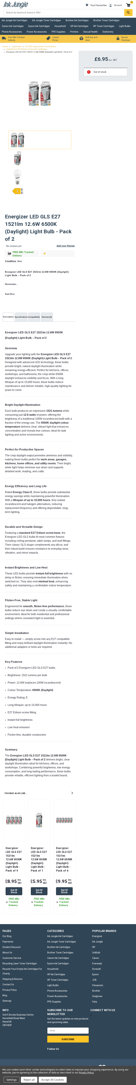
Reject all (29, 1080)
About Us (7, 952)
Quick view (14, 835)
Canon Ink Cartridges (13, 26)
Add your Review (66, 246)
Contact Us (8, 984)
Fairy (94, 1001)
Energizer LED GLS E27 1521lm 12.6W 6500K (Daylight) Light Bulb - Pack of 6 (64, 859)
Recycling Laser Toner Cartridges (19, 963)
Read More (10, 294)
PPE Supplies (58, 31)
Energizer (97, 936)
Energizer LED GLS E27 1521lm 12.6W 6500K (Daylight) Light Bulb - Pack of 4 (14, 859)
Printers (74, 31)
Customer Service (11, 958)
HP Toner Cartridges (103, 26)
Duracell (96, 969)
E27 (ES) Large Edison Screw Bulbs (40, 46)
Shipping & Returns (12, 979)
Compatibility (34, 317)
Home (5, 46)
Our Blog (6, 936)
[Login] (108, 5)
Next (72, 93)
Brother (96, 990)
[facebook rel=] (91, 1015)
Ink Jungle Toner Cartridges (46, 20)
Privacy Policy (9, 990)
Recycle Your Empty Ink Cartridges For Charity (22, 971)
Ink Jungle (97, 941)
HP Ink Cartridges (79, 26)
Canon (95, 958)
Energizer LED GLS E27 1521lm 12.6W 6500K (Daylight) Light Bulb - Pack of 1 (39, 859)
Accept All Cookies (52, 1080)
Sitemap (6, 1001)
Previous (8, 93)
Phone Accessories (12, 31)
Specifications (21, 317)
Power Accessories (37, 31)
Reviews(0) (47, 317)
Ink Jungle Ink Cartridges (14, 20)
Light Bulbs (125, 26)
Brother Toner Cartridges (106, 20)
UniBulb (96, 952)
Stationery (107, 31)
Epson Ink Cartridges (39, 26)
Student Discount (11, 947)
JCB (94, 980)
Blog (4, 995)
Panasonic (97, 985)
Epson (95, 974)
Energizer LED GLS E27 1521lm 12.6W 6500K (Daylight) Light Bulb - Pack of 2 (39, 52)
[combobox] (68, 12)
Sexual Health (90, 31)
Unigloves (97, 996)
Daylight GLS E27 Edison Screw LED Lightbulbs (26, 49)
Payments (7, 941)
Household (60, 26)
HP (93, 947)
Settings (11, 1080)
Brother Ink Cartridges (77, 20)
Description (8, 317)
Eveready (97, 963)
